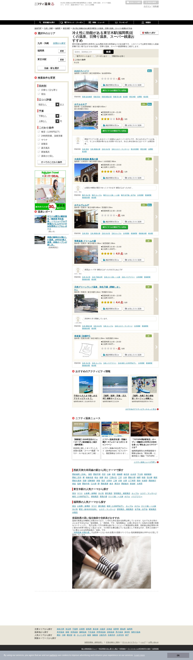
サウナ (80, 493)
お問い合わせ (153, 642)
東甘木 (117, 484)
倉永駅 (125, 97)
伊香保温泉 (101, 632)
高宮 (104, 474)
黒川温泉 (119, 632)
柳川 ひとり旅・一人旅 (111, 195)
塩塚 (79, 484)
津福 (98, 481)
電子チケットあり (84, 56)
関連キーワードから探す (45, 638)
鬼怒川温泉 (135, 632)
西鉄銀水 (125, 484)
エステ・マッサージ (148, 493)
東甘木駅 (132, 97)
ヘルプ (143, 642)
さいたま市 (81, 635)
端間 (138, 477)
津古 (106, 477)
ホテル (127, 496)
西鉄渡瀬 (104, 484)
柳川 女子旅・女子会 (128, 195)
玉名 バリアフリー (128, 277)
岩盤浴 (44, 144)
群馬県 (89, 629)
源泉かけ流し (47, 156)
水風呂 (75, 512)
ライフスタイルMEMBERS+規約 (139, 649)
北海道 (109, 629)
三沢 (120, 477)
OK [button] (178, 655)
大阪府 (102, 629)
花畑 (84, 481)
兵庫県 (82, 629)
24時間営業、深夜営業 (51, 136)
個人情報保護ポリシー (89, 649)
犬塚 (120, 481)
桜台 (96, 477)
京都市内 (111, 635)
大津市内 (120, 635)
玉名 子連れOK (97, 277)
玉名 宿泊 (85, 149)
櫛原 (155, 477)
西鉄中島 (86, 484)
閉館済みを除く (118, 56)
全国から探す (59, 43)
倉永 (111, 484)
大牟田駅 (140, 195)
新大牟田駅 (135, 149)
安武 (103, 481)
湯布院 (127, 632)
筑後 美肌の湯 (107, 97)
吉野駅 (139, 97)
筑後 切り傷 (117, 97)
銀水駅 (146, 97)
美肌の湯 (103, 496)
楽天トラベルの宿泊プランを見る (114, 90)
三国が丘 (113, 477)
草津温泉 (60, 632)
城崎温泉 (83, 632)
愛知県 (123, 629)
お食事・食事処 (90, 493)
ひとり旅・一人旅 (115, 496)
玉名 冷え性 (106, 149)
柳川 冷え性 (86, 195)
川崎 (64, 635)
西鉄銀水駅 (86, 197)
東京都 (95, 629)
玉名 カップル (116, 233)
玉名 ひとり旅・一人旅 (112, 277)
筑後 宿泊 (96, 97)
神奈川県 (60, 629)
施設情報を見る (112, 85)
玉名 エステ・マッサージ (120, 149)
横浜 (59, 635)
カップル (135, 493)
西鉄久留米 (76, 481)
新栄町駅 (148, 195)
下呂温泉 (91, 632)
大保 (125, 477)
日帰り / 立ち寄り (49, 90)
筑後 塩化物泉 (87, 97)
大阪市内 (102, 635)
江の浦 (93, 484)
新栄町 (132, 484)
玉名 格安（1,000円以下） (127, 363)
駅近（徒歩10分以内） (88, 509)
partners (53, 655)
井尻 (114, 474)
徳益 (74, 484)
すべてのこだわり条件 (51, 162)
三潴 (115, 481)
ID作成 (156, 6)
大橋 (109, 474)
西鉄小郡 (131, 477)
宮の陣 (149, 477)
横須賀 (69, 635)
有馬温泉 (74, 632)
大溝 (125, 481)
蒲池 (138, 481)
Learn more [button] (139, 655)
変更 (62, 51)
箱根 (67, 632)
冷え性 (101, 493)
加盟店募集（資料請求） (93, 642)
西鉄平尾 (97, 474)
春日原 (126, 474)
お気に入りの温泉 (134, 2)
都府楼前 (148, 474)
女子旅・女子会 (141, 509)
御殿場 (95, 635)
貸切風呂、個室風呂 (122, 493)
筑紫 (101, 477)
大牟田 (139, 484)
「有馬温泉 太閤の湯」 (81, 532)
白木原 (133, 474)
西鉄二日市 (76, 477)
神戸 (127, 635)
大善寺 (109, 481)
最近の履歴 (151, 2)
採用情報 (155, 649)
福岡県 (129, 629)
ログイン (147, 6)
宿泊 (74, 493)
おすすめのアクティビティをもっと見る (141, 409)
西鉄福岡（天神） (79, 474)
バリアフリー (136, 496)
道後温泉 (110, 632)
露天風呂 (108, 493)
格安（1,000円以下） (81, 496)
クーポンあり (101, 56)
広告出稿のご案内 (113, 642)
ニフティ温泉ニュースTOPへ (145, 462)
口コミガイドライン (130, 642)
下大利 (140, 474)
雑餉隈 (119, 474)
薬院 (90, 474)
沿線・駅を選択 (51, 68)
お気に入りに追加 (134, 85)
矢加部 (144, 481)
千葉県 (75, 629)
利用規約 (122, 649)
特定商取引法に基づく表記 (108, 649)
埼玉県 (68, 629)
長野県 (116, 629)
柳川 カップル (97, 195)
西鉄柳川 (152, 481)
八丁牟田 (131, 481)
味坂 (143, 477)
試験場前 (91, 481)
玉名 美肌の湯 (95, 149)
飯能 (89, 635)
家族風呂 (94, 496)
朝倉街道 (89, 477)
